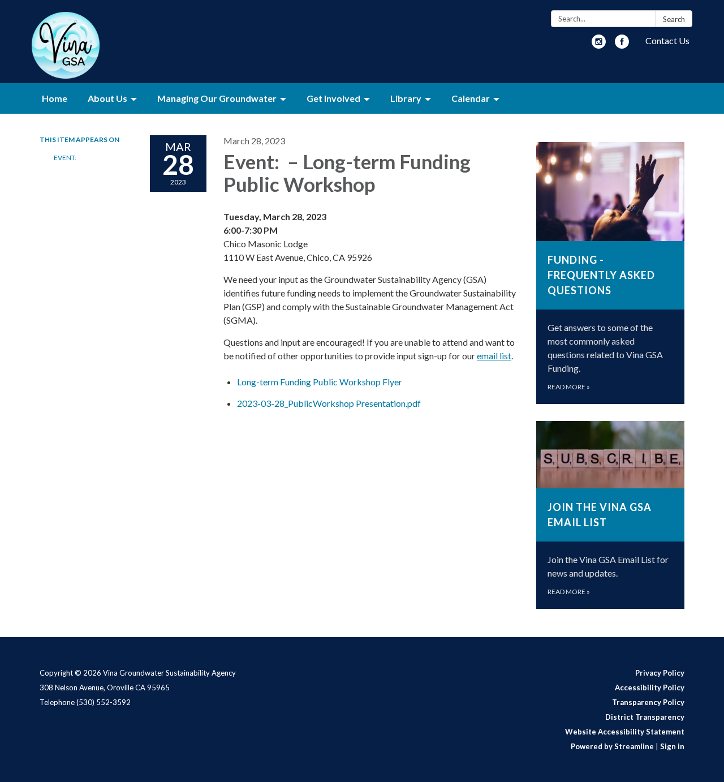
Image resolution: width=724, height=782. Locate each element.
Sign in (672, 746)
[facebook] (622, 45)
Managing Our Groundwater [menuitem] (217, 98)
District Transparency (644, 716)
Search (674, 19)
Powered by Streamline (612, 746)
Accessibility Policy (649, 687)
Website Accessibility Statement (624, 731)
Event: (65, 157)
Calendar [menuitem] (470, 98)
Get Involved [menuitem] (333, 98)
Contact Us (667, 40)
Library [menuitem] (405, 98)
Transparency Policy (648, 702)
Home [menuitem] (54, 98)
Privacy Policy (659, 672)
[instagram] (599, 45)
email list (494, 355)
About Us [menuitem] (107, 98)
